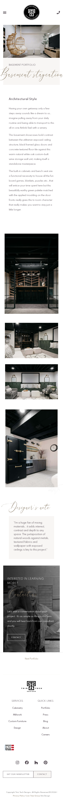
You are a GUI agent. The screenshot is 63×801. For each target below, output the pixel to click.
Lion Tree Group (33, 796)
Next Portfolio (31, 659)
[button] (5, 12)
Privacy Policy (19, 796)
